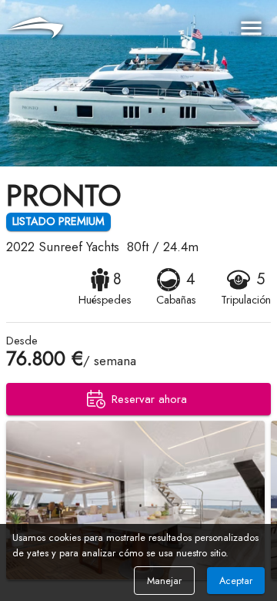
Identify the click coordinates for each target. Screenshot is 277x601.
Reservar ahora (149, 399)
